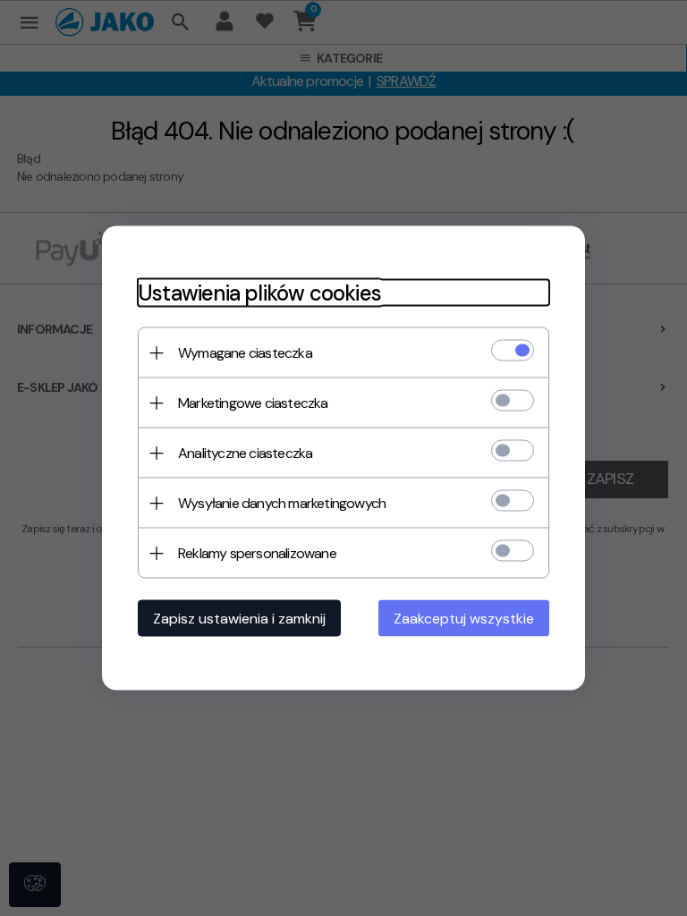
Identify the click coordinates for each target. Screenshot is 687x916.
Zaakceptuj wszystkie (464, 618)
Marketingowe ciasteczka (253, 403)
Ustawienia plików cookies (259, 293)
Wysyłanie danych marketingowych (282, 503)
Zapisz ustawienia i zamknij (239, 618)
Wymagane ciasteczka (245, 353)
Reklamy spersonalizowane (257, 553)
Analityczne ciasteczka (245, 453)
